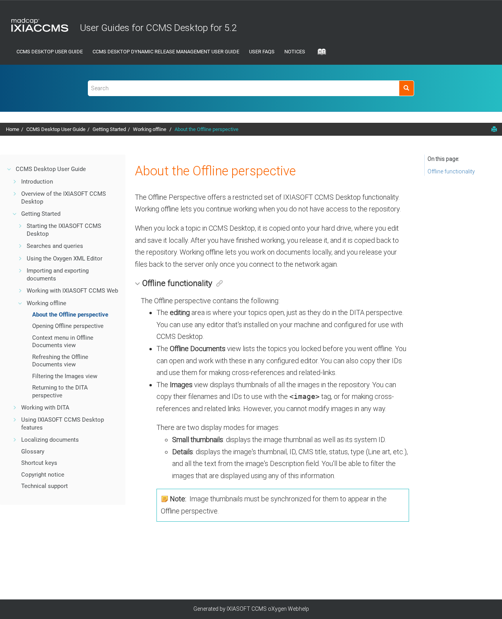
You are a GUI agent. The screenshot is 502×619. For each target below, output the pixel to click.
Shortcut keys (39, 462)
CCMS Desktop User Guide (49, 52)
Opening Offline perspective (68, 326)
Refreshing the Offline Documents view (60, 360)
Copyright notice (42, 474)
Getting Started (109, 129)
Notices (294, 52)
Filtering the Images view (64, 376)
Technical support (44, 486)
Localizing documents (50, 439)
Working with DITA (45, 407)
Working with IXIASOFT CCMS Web (72, 290)
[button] (9, 169)
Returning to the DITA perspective (60, 391)
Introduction (37, 181)
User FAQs (262, 52)
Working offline (150, 129)
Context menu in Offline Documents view (62, 341)
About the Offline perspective (206, 129)
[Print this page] (494, 129)
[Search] (406, 88)
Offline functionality (451, 171)
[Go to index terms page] (319, 54)
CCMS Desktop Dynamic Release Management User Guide (166, 52)
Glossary (32, 451)
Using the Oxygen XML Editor (64, 258)
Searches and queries (55, 245)
